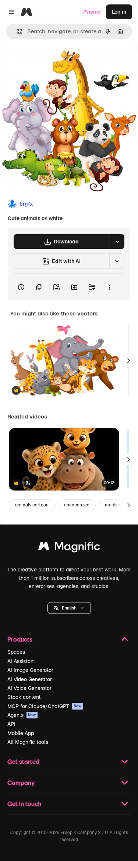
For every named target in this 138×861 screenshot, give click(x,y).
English (69, 608)
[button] (69, 608)
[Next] (128, 361)
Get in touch (24, 803)
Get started (23, 761)
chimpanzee (76, 505)
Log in (119, 11)
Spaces (16, 652)
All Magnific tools (27, 742)
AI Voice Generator (29, 688)
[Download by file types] (117, 241)
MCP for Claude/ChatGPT (44, 706)
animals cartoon (32, 505)
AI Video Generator (29, 679)
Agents (21, 715)
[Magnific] (69, 548)
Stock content (23, 697)
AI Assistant (21, 661)
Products (19, 639)
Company (21, 782)
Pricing (92, 11)
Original (47, 63)
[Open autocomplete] (16, 31)
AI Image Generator (30, 670)
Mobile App (20, 733)
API (11, 724)
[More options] (109, 287)
